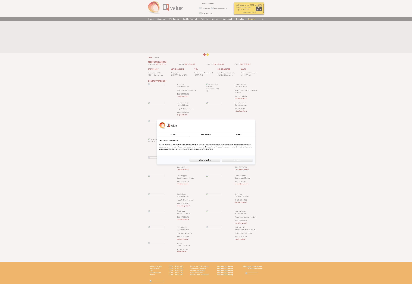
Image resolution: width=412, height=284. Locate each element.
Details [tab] (238, 134)
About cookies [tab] (206, 134)
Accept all (237, 160)
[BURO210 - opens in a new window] (245, 125)
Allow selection (205, 160)
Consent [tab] (173, 134)
